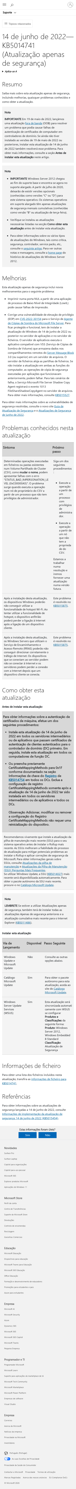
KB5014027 (55, 874)
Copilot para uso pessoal (14, 1170)
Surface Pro (9, 1153)
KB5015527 (62, 395)
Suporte (8, 12)
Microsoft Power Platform (15, 1393)
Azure (6, 1320)
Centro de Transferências (15, 1209)
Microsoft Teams (11, 1342)
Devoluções (9, 1220)
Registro (51, 776)
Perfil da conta (10, 1203)
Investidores (9, 1443)
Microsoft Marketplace (14, 1387)
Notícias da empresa (13, 1431)
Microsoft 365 (10, 1175)
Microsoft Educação (12, 1253)
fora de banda (33, 123)
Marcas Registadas (12, 1477)
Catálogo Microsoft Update (37, 885)
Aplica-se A (11, 71)
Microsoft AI (9, 1309)
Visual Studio (10, 1404)
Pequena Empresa (12, 1348)
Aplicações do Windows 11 (15, 1187)
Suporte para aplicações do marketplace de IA (24, 1376)
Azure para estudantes (14, 1292)
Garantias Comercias (13, 1237)
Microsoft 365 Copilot (13, 1337)
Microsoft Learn (11, 1370)
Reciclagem (9, 1231)
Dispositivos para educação (16, 1259)
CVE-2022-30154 (30, 319)
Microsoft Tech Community (15, 1381)
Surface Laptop (10, 1158)
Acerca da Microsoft (12, 1426)
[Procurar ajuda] (12, 4)
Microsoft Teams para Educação (18, 1264)
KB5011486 (23, 922)
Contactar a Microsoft (13, 1472)
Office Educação (11, 1275)
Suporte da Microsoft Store (15, 1214)
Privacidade (30, 1472)
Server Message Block (60, 352)
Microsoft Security (12, 1314)
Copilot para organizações (15, 1164)
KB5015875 (60, 605)
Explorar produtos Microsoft (16, 1181)
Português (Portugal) (18, 1453)
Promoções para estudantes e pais (19, 1287)
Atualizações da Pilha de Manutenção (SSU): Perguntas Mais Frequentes (35, 868)
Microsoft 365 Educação (14, 1270)
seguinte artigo (33, 248)
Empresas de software (13, 1398)
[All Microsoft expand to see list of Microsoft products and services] (4, 5)
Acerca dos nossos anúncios (35, 1477)
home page (55, 252)
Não (47, 1135)
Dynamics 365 (10, 1326)
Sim (27, 1135)
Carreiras (8, 1420)
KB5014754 (17, 780)
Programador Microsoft (14, 1364)
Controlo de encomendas (15, 1225)
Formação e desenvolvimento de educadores (23, 1281)
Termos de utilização (46, 1472)
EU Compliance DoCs (58, 1477)
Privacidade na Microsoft (14, 1437)
